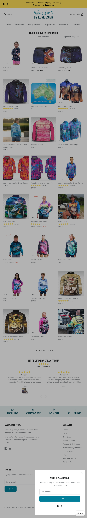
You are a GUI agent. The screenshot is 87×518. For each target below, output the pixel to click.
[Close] (81, 472)
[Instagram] (61, 506)
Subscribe (60, 499)
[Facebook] (58, 506)
